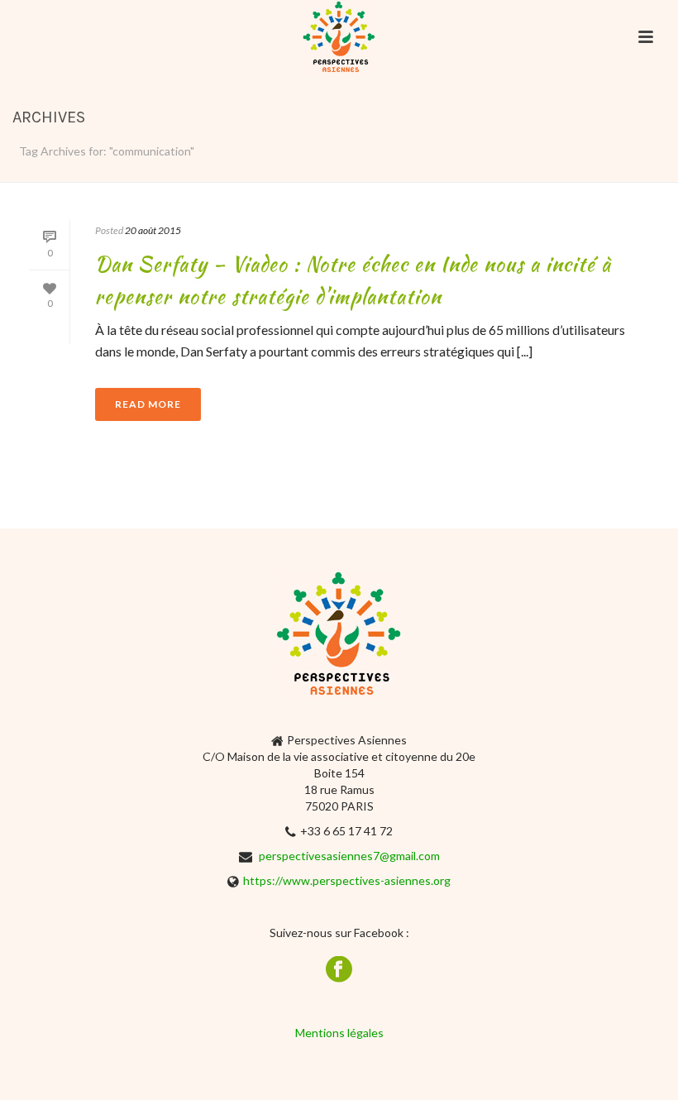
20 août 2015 (153, 230)
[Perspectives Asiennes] (339, 37)
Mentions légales (339, 1033)
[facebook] (339, 970)
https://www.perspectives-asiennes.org (347, 880)
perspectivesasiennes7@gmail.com (349, 856)
